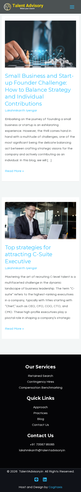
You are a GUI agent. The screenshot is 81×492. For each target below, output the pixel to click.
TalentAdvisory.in (31, 471)
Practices (40, 413)
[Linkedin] (45, 479)
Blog (40, 419)
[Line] (36, 479)
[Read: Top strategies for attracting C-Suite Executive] (40, 220)
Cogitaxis (55, 487)
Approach (40, 407)
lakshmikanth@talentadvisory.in (42, 450)
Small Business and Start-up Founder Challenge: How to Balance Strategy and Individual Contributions (39, 90)
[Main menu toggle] (72, 7)
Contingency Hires (40, 381)
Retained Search (40, 375)
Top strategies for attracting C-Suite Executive (28, 254)
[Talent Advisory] (23, 6)
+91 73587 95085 (42, 444)
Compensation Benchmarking (40, 387)
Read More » (14, 170)
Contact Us (40, 424)
